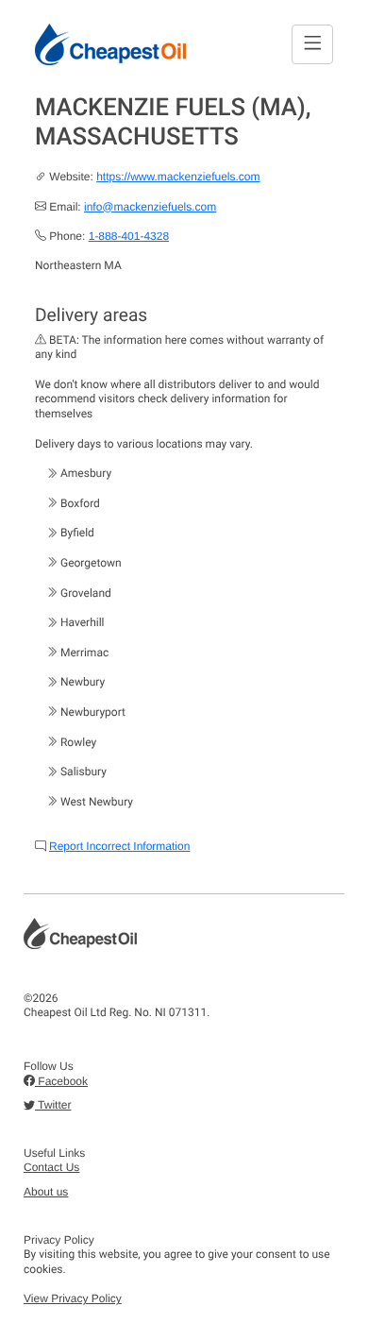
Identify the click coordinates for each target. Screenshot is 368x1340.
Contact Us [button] (51, 1167)
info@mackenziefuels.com (150, 206)
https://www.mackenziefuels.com (177, 176)
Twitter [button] (53, 1104)
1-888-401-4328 (129, 236)
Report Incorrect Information (119, 846)
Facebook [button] (61, 1081)
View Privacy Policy (73, 1298)
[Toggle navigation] (312, 44)
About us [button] (46, 1191)
